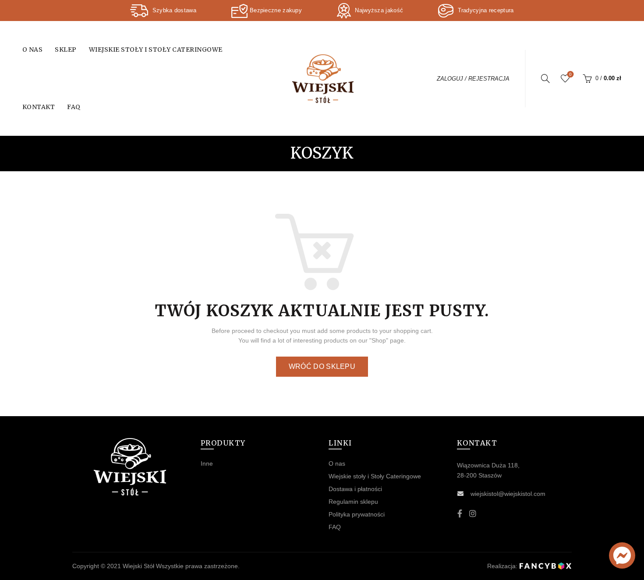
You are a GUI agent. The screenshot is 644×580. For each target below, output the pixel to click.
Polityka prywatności (357, 514)
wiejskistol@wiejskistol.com (508, 493)
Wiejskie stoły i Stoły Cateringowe (156, 49)
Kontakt (38, 107)
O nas (32, 49)
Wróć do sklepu (322, 366)
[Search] (545, 78)
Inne (207, 463)
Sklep (66, 49)
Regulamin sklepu (353, 501)
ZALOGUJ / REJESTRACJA (473, 78)
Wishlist (570, 74)
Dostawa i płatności (355, 488)
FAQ (74, 107)
